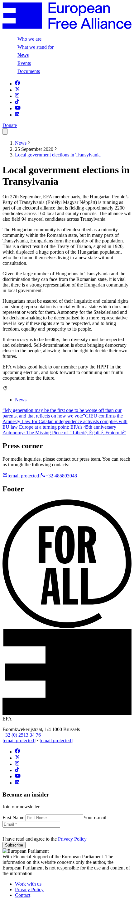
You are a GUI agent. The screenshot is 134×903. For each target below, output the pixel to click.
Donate (9, 125)
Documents (28, 71)
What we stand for (35, 47)
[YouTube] (18, 108)
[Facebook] (17, 83)
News (23, 55)
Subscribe (14, 845)
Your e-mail (94, 817)
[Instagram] (17, 96)
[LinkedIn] (17, 114)
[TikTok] (17, 102)
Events (24, 63)
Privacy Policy (72, 839)
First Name (14, 817)
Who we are (29, 39)
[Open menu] (4, 131)
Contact (22, 895)
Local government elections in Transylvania (58, 154)
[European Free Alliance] (67, 27)
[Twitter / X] (17, 90)
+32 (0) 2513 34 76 (21, 735)
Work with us (28, 884)
